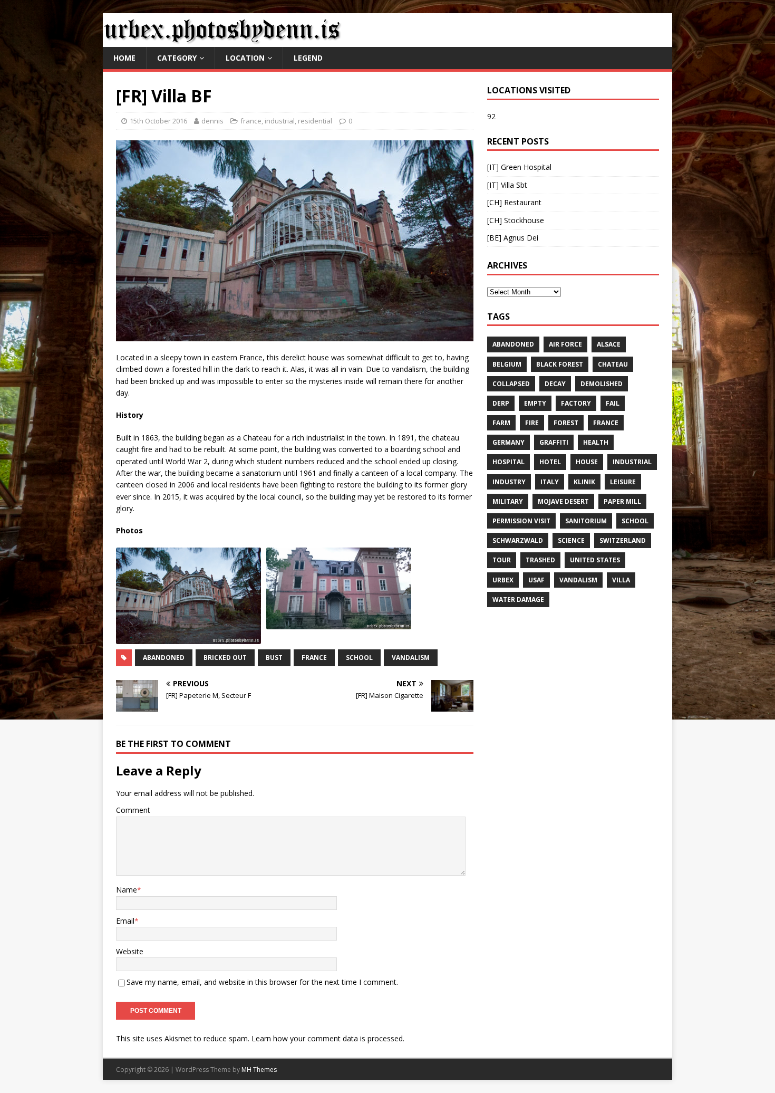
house (587, 461)
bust (274, 657)
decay (555, 383)
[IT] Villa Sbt (507, 185)
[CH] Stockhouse (515, 220)
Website (129, 951)
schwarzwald (517, 540)
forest (566, 422)
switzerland (622, 540)
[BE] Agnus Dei (512, 238)
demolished (601, 383)
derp (500, 403)
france (250, 121)
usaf (536, 580)
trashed (540, 559)
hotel (550, 461)
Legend (308, 58)
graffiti (553, 442)
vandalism (411, 657)
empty (535, 403)
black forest (559, 364)
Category (177, 58)
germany (508, 442)
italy (549, 481)
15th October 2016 (158, 121)
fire (532, 422)
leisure (623, 481)
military (507, 501)
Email (125, 921)
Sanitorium (586, 520)
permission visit (521, 520)
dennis (212, 121)
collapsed (511, 383)
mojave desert (563, 501)
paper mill (622, 501)
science (571, 540)
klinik (584, 481)
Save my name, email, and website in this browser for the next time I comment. (262, 982)
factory (576, 403)
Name (126, 890)
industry (509, 481)
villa (621, 580)
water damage (518, 599)
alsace (609, 344)
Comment (133, 810)
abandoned (164, 657)
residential (315, 121)
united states (595, 559)
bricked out (225, 657)
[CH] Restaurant (514, 202)
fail (612, 403)
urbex (503, 580)
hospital (508, 461)
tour (501, 559)
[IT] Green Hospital (519, 167)
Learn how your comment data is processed (327, 1038)
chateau (613, 364)
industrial (280, 121)
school (359, 657)
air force (565, 344)
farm (501, 422)
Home (124, 58)
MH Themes (259, 1069)
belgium (506, 364)
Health (595, 442)
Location (245, 58)
